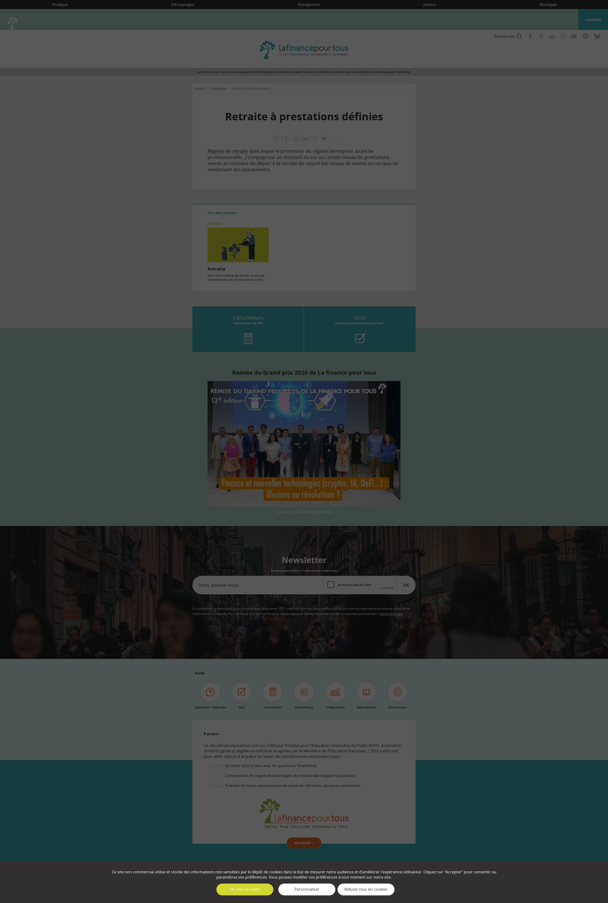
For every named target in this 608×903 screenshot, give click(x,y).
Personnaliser (306, 889)
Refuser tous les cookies (366, 889)
